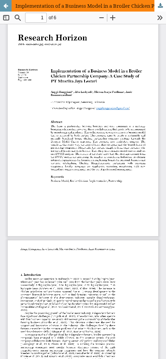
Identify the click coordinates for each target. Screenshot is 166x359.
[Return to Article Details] (6, 6)
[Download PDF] (160, 6)
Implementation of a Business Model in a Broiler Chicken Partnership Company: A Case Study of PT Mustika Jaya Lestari (90, 5)
